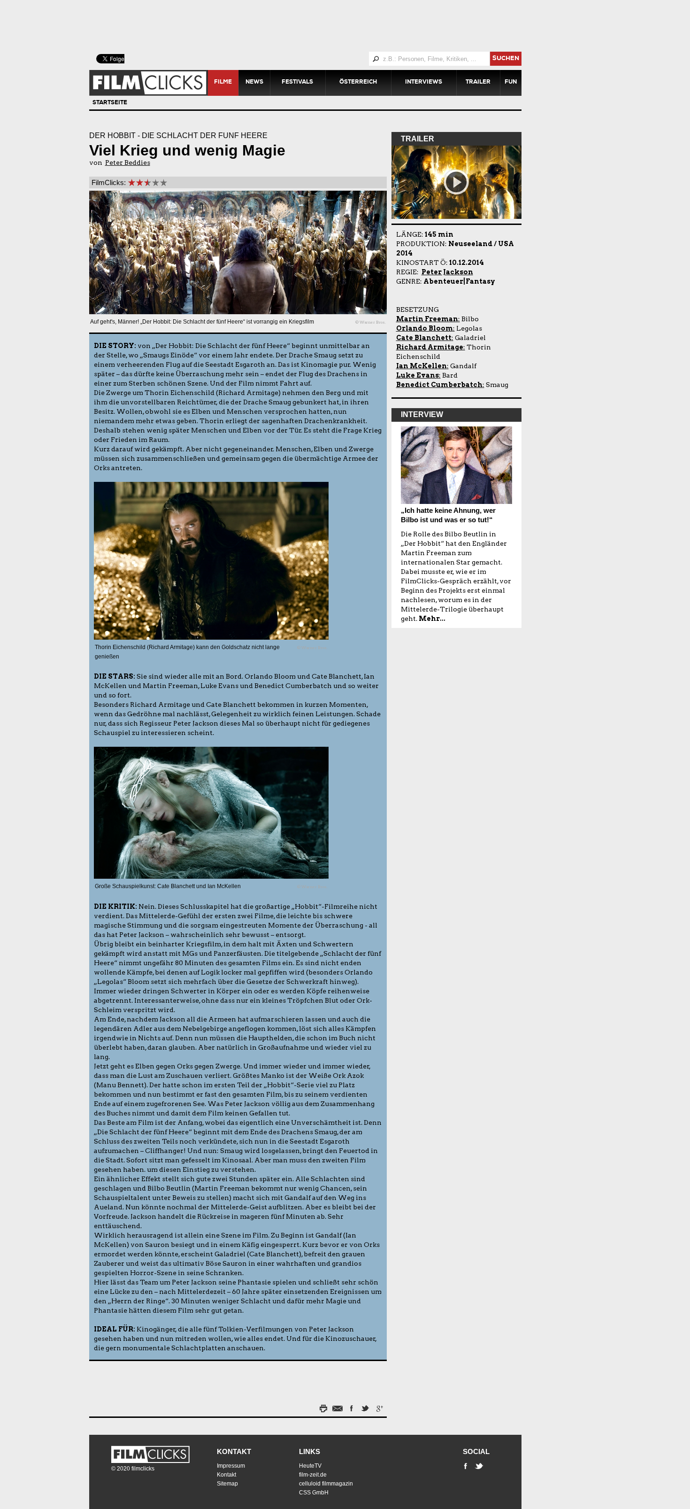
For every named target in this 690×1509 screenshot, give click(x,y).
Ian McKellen (421, 366)
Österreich (358, 82)
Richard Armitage (429, 347)
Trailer (478, 82)
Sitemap (227, 1483)
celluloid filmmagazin (326, 1483)
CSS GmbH (314, 1492)
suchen (505, 59)
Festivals (297, 82)
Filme (223, 82)
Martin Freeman (427, 319)
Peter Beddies (127, 162)
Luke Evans (417, 375)
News (254, 82)
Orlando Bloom (424, 328)
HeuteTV (310, 1466)
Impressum (231, 1466)
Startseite (109, 103)
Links (309, 1451)
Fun (511, 82)
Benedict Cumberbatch (439, 384)
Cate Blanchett (424, 337)
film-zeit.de (313, 1474)
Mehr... (432, 618)
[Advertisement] (316, 26)
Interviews (423, 82)
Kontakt (234, 1451)
